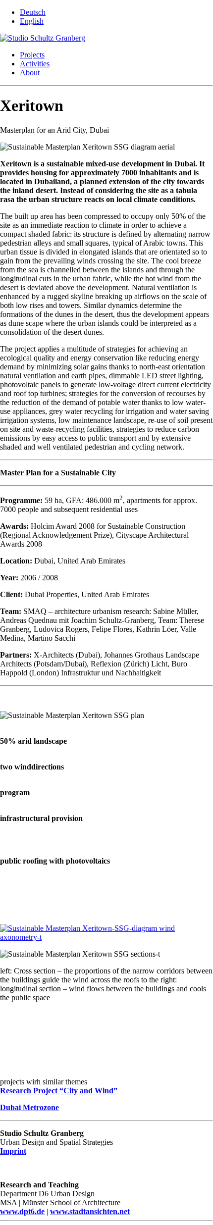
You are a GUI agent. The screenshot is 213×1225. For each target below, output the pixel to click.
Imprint (13, 1151)
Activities (35, 63)
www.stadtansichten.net (90, 1211)
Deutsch (33, 12)
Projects (32, 55)
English (32, 21)
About (30, 72)
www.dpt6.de (22, 1211)
